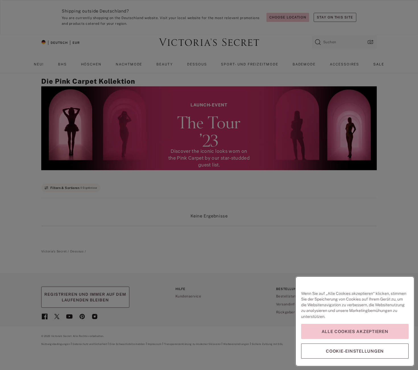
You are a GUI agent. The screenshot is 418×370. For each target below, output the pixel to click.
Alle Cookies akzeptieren (355, 331)
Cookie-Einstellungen (355, 351)
